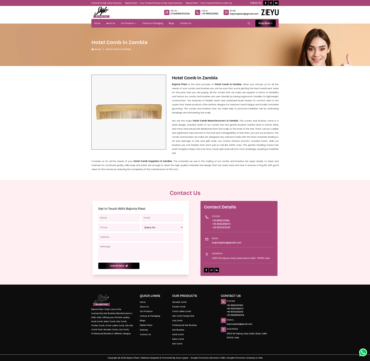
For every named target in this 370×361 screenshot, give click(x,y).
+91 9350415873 (221, 224)
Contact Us (185, 23)
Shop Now (264, 23)
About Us (110, 23)
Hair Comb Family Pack (183, 316)
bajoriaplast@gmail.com (244, 13)
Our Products (127, 23)
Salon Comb (178, 339)
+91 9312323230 (221, 227)
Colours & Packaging (152, 23)
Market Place (146, 325)
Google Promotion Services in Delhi (208, 358)
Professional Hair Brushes (184, 325)
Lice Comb (177, 320)
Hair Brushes (178, 330)
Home (97, 23)
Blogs (171, 23)
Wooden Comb (179, 302)
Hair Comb (177, 344)
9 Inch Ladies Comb (181, 311)
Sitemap (144, 330)
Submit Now (117, 265)
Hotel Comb (178, 334)
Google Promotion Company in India (245, 358)
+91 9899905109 (235, 315)
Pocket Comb (178, 307)
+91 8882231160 (209, 13)
